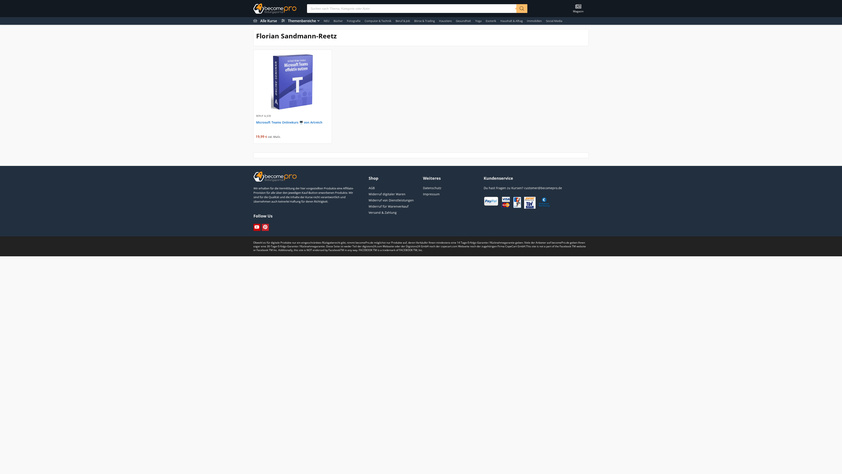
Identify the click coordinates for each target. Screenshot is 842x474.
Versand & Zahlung (383, 212)
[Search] (521, 8)
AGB (372, 188)
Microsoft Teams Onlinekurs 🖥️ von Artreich (289, 122)
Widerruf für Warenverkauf (389, 206)
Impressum (431, 194)
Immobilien (534, 21)
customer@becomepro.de (543, 188)
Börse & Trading (424, 21)
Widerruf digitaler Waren (387, 194)
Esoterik (491, 21)
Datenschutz (432, 188)
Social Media (554, 21)
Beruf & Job (403, 21)
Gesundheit (463, 21)
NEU (326, 21)
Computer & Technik (378, 21)
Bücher (338, 21)
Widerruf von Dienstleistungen (391, 200)
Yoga (478, 21)
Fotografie (353, 21)
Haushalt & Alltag (511, 21)
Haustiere (445, 21)
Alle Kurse (268, 20)
